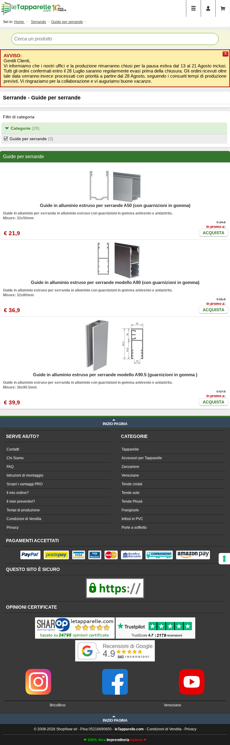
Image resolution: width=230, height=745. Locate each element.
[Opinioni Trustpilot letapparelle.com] (155, 618)
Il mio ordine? (18, 493)
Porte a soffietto (134, 527)
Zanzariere (130, 467)
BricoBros (58, 705)
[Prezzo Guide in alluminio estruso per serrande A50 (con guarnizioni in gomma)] (115, 183)
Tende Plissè (132, 501)
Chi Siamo (15, 458)
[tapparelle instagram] (38, 671)
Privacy (13, 527)
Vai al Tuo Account (208, 8)
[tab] (114, 128)
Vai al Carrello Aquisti (223, 8)
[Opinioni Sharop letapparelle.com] (75, 618)
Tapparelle (130, 449)
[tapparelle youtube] (192, 671)
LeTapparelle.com (26, 8)
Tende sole (131, 493)
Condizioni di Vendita (24, 519)
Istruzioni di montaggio (25, 475)
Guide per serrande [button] (31, 138)
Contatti (13, 449)
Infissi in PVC (132, 519)
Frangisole (130, 510)
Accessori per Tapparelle (142, 458)
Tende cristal (132, 484)
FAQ (10, 467)
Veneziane (130, 475)
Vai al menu (193, 8)
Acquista (213, 232)
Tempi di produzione (23, 510)
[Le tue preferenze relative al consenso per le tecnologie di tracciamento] (224, 558)
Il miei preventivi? (21, 501)
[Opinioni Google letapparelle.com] (115, 641)
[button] (114, 128)
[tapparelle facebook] (115, 671)
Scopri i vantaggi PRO (25, 484)
